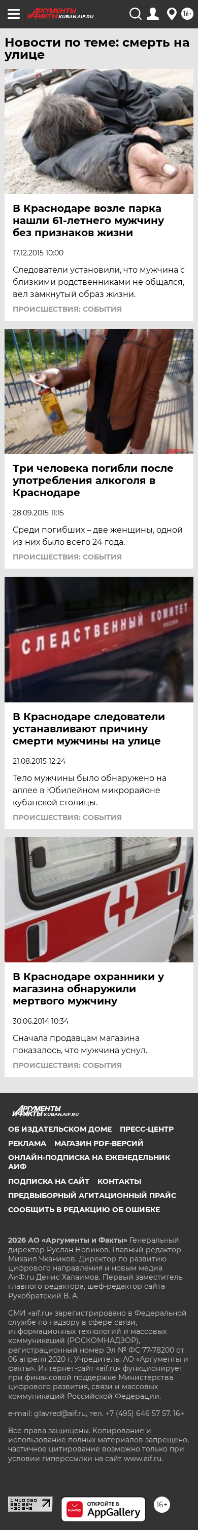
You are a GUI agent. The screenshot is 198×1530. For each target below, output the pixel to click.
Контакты (119, 1181)
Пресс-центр (147, 1129)
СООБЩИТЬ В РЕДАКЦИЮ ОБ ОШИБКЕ (84, 1209)
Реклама (27, 1143)
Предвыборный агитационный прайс (92, 1195)
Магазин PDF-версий (99, 1143)
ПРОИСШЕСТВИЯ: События (67, 309)
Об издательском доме (60, 1129)
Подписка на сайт (48, 1181)
